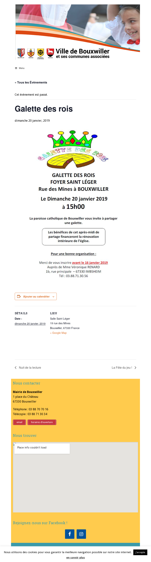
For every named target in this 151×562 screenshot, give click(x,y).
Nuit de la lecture (29, 367)
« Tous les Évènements (31, 82)
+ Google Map (58, 333)
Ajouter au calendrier (36, 296)
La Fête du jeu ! (122, 367)
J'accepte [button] (140, 552)
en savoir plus (75, 557)
